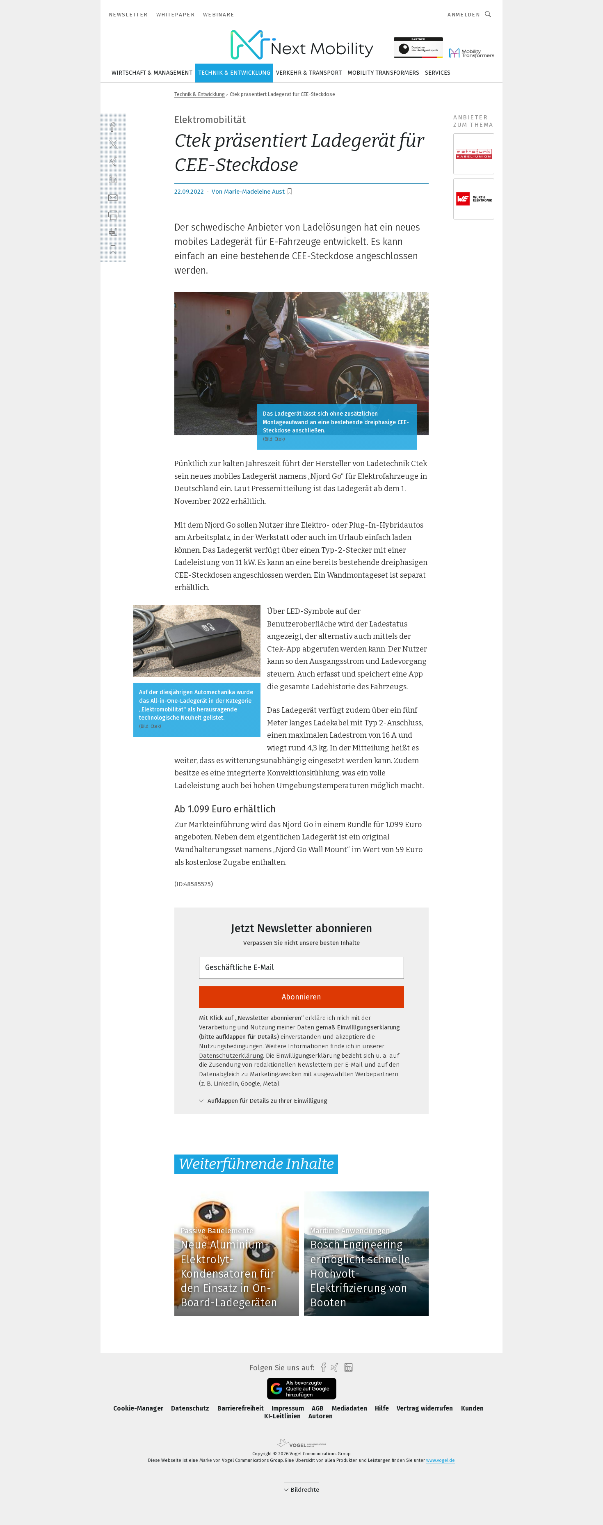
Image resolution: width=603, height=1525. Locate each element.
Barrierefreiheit (241, 1408)
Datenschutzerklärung (231, 1055)
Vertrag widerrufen (426, 1408)
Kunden (472, 1408)
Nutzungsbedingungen (231, 1046)
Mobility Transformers (383, 72)
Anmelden (464, 14)
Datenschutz (191, 1408)
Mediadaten (350, 1408)
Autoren (320, 1416)
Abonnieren (301, 996)
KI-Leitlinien (283, 1416)
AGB (318, 1408)
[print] (113, 214)
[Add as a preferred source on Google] (301, 1388)
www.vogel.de (440, 1460)
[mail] (113, 197)
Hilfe (383, 1408)
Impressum (289, 1408)
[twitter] (113, 144)
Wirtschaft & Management (152, 72)
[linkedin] (113, 179)
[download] (113, 232)
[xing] (113, 161)
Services (437, 72)
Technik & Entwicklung (234, 72)
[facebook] (113, 126)
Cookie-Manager (139, 1408)
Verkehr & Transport (309, 72)
